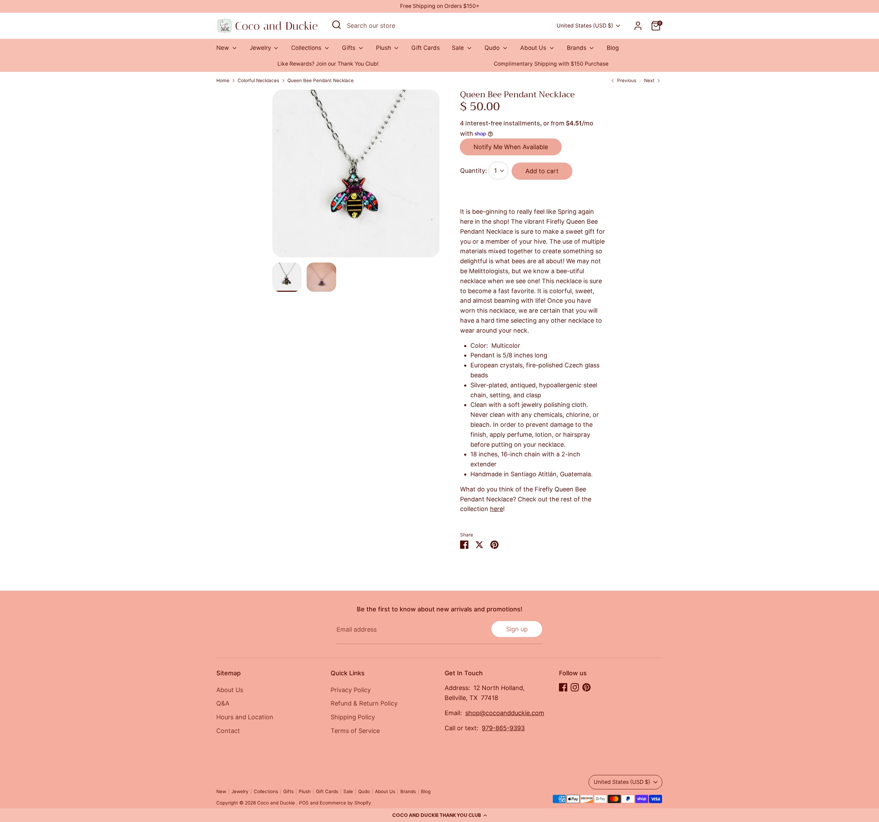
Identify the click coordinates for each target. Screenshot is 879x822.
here (496, 508)
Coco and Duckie (276, 803)
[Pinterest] (586, 687)
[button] (439, 815)
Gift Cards (425, 47)
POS (304, 803)
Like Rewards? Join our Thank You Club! (327, 63)
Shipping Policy (353, 717)
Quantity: (473, 170)
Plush (384, 47)
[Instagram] (575, 687)
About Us (534, 47)
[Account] (638, 26)
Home (222, 80)
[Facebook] (563, 687)
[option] (328, 64)
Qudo (492, 47)
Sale (459, 47)
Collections (307, 47)
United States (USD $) (585, 25)
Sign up (517, 629)
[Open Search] (336, 25)
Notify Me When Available (510, 147)
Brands (577, 47)
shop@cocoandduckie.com (504, 713)
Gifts (349, 47)
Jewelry (261, 47)
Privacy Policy (351, 689)
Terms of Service (355, 730)
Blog (613, 47)
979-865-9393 (503, 728)
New (223, 47)
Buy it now (533, 194)
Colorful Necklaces (258, 80)
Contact (228, 730)
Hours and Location (244, 717)
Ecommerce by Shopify (345, 803)
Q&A (222, 703)
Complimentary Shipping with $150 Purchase (551, 63)
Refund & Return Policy (364, 703)
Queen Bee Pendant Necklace (320, 80)
